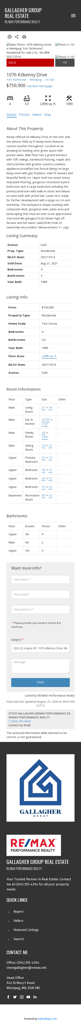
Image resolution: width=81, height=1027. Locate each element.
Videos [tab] (37, 114)
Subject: (16, 639)
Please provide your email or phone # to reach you (36, 625)
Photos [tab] (24, 114)
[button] (8, 997)
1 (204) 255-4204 (19, 721)
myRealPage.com (47, 1018)
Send (40, 682)
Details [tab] (11, 114)
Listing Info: (17, 297)
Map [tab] (47, 114)
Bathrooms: (17, 515)
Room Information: (23, 389)
